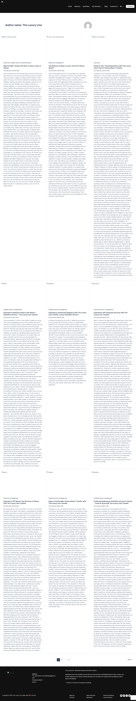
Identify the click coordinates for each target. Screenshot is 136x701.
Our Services (96, 6)
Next (130, 659)
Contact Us (114, 6)
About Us (77, 6)
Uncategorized (59, 62)
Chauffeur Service (15, 62)
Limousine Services (26, 62)
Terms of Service (107, 697)
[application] (101, 6)
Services (72, 697)
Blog (106, 6)
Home (70, 6)
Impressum (89, 697)
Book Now (86, 6)
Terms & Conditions (108, 695)
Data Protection (90, 695)
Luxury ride (97, 62)
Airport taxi (6, 62)
